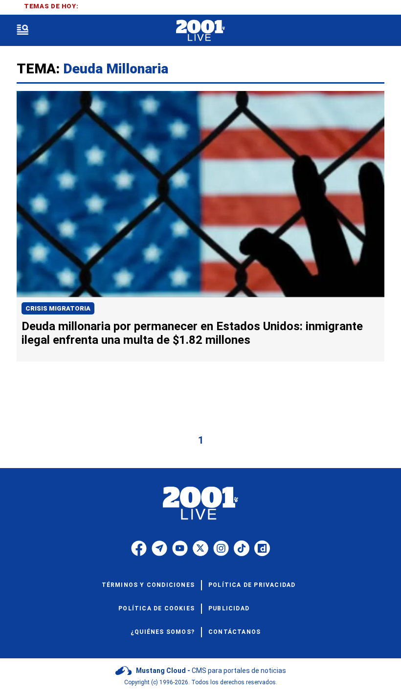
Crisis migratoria (57, 308)
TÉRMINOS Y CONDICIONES (148, 585)
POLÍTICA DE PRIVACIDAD (251, 585)
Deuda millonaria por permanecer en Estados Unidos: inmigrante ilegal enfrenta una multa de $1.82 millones (192, 333)
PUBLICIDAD (228, 608)
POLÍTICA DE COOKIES (156, 608)
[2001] (200, 31)
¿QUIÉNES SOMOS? (163, 631)
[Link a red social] (139, 548)
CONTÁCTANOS (234, 631)
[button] (22, 30)
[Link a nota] (200, 194)
